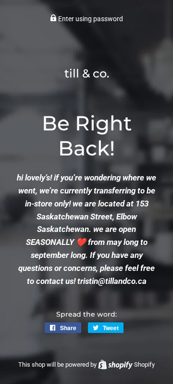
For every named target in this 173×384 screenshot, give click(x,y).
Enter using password (90, 19)
